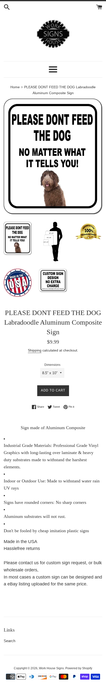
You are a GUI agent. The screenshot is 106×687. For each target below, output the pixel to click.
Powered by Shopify (78, 668)
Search (9, 641)
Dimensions (52, 365)
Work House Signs (51, 668)
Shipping (34, 350)
